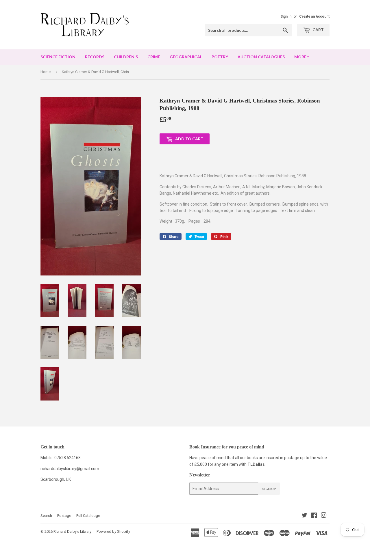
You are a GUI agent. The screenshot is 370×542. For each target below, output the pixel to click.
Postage (64, 515)
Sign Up (269, 489)
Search (46, 515)
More (300, 56)
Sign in (286, 16)
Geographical (186, 56)
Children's (126, 56)
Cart (318, 29)
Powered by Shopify (113, 531)
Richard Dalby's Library (72, 531)
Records (94, 56)
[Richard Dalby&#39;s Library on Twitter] (304, 516)
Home (45, 72)
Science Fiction (57, 56)
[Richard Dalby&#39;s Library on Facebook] (314, 516)
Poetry (220, 56)
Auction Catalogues (261, 56)
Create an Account (314, 16)
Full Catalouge (88, 515)
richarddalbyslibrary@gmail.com (69, 468)
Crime (153, 56)
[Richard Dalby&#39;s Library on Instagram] (324, 516)
